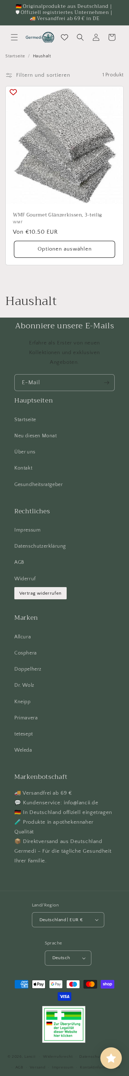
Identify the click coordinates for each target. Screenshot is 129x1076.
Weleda (23, 750)
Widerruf (25, 579)
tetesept (23, 734)
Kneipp (22, 702)
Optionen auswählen (65, 249)
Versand (37, 1067)
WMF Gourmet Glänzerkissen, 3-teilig (57, 215)
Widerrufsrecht (58, 1056)
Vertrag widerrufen (40, 593)
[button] (14, 37)
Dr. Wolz (24, 685)
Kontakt (23, 468)
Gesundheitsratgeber (38, 484)
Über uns (24, 452)
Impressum (27, 530)
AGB (19, 562)
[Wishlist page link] (64, 37)
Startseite (15, 56)
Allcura (22, 637)
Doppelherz (28, 669)
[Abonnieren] (106, 382)
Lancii (29, 1056)
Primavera (26, 718)
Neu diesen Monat (35, 436)
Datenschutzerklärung (40, 546)
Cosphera (25, 653)
